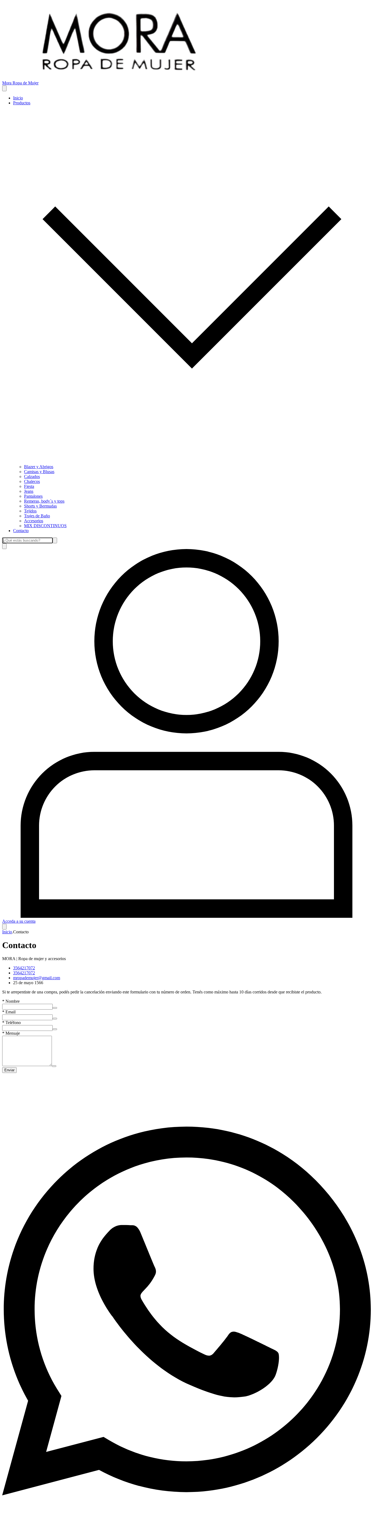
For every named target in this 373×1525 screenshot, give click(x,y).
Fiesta (29, 486)
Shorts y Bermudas (40, 506)
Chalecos (32, 481)
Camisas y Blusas (39, 471)
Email (9, 1012)
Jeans (28, 491)
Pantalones (33, 496)
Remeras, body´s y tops (44, 501)
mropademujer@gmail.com (36, 977)
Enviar (9, 1070)
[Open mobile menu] (4, 88)
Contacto (21, 530)
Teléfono (11, 1022)
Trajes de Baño (37, 516)
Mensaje (11, 1033)
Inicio (18, 98)
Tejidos (30, 511)
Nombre (11, 1001)
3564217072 (24, 968)
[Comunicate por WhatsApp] (186, 1520)
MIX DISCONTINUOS (45, 525)
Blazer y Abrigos (38, 466)
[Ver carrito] (4, 927)
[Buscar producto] (4, 546)
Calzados (32, 476)
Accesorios (33, 520)
